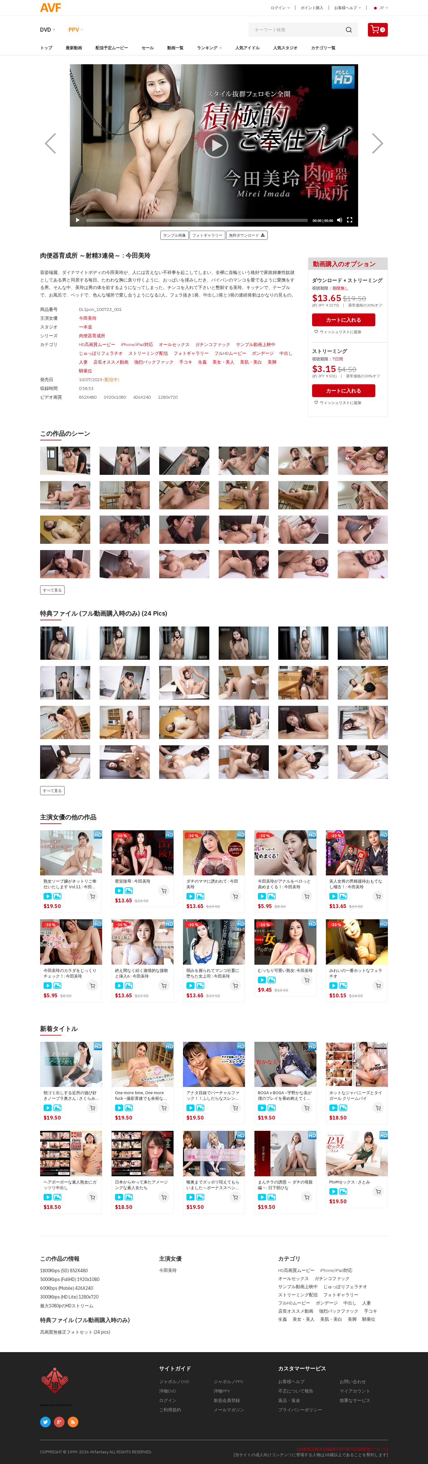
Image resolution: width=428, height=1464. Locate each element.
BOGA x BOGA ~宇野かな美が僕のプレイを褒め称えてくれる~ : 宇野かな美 (285, 1095)
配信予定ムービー (112, 47)
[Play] (214, 145)
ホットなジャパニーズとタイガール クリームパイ (355, 1095)
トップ (46, 47)
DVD (45, 29)
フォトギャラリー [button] (207, 235)
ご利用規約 (170, 1410)
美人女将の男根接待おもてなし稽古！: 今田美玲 (355, 884)
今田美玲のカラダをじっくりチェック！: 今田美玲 (70, 973)
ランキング (207, 47)
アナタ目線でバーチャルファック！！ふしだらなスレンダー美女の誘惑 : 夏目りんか (212, 1095)
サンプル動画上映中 (255, 344)
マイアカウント (355, 1391)
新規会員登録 (227, 1400)
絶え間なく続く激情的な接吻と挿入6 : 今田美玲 (141, 973)
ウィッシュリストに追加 (340, 331)
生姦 (202, 362)
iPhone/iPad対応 (137, 344)
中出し (286, 353)
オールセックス (174, 344)
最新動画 (74, 47)
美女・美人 (223, 362)
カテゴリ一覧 (323, 47)
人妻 (83, 362)
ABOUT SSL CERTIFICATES (56, 1405)
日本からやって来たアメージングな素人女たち (141, 1184)
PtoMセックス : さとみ (349, 1182)
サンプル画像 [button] (174, 235)
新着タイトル (59, 1028)
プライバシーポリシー (300, 1410)
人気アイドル (247, 47)
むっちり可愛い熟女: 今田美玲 (285, 970)
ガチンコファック (212, 344)
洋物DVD (167, 1391)
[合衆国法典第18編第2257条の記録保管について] (342, 1449)
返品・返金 (289, 1400)
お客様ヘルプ (346, 7)
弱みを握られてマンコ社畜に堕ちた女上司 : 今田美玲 (212, 973)
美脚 (272, 362)
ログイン (279, 7)
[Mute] (339, 220)
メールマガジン (229, 1410)
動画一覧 (175, 47)
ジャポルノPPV (228, 1381)
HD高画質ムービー (97, 344)
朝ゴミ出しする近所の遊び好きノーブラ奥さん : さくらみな (70, 1095)
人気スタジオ (285, 47)
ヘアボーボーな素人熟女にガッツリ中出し (70, 1184)
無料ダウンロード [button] (245, 235)
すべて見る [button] (52, 589)
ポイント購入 (312, 7)
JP (382, 7)
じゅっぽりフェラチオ (101, 353)
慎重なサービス (355, 1400)
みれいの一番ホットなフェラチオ (355, 973)
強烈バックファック (154, 362)
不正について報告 (295, 1391)
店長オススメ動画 (110, 362)
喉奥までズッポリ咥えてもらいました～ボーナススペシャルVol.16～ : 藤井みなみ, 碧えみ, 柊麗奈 (213, 1185)
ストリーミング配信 (148, 353)
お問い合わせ (353, 1381)
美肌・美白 (251, 362)
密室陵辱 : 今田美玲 (132, 881)
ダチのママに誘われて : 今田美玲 (212, 884)
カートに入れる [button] (343, 320)
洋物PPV (222, 1391)
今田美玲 (88, 318)
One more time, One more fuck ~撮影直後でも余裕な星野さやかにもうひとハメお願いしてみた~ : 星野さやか (141, 1095)
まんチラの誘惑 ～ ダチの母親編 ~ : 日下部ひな (285, 1184)
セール (148, 47)
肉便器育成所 (92, 335)
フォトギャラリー (191, 353)
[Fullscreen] (349, 220)
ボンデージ (263, 353)
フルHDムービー (230, 353)
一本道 (85, 327)
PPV (74, 29)
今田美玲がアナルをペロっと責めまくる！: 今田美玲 (284, 884)
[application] (214, 145)
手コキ (185, 362)
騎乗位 (85, 371)
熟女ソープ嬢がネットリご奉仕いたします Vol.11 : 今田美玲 (70, 884)
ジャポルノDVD (174, 1381)
